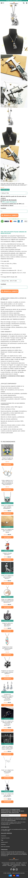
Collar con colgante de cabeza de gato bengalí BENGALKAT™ (7, 601)
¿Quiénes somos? (4, 842)
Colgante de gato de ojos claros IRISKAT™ (7, 458)
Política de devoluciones (15, 864)
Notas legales (18, 862)
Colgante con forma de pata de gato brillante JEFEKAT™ (7, 672)
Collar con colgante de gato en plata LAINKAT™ (7, 771)
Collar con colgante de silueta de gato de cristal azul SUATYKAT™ (7, 723)
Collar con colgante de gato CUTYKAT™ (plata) (7, 531)
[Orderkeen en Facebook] (11, 870)
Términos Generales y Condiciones (8, 862)
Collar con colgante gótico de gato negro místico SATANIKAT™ (7, 748)
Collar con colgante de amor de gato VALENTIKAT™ (7, 795)
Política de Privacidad (11, 820)
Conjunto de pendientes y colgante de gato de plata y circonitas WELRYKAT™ (7, 697)
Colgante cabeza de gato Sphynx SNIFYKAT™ (7, 625)
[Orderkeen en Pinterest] (13, 870)
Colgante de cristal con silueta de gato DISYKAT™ (7, 648)
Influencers (3, 844)
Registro (23, 815)
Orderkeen (9, 873)
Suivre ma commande (5, 846)
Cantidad (3, 208)
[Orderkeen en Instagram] (16, 870)
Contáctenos (3, 835)
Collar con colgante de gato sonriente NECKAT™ (7, 577)
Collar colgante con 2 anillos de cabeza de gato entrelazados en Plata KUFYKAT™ (7, 482)
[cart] (26, 3)
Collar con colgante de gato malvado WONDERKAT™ (7, 507)
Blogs (2, 840)
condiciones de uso (17, 865)
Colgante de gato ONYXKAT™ (7, 554)
